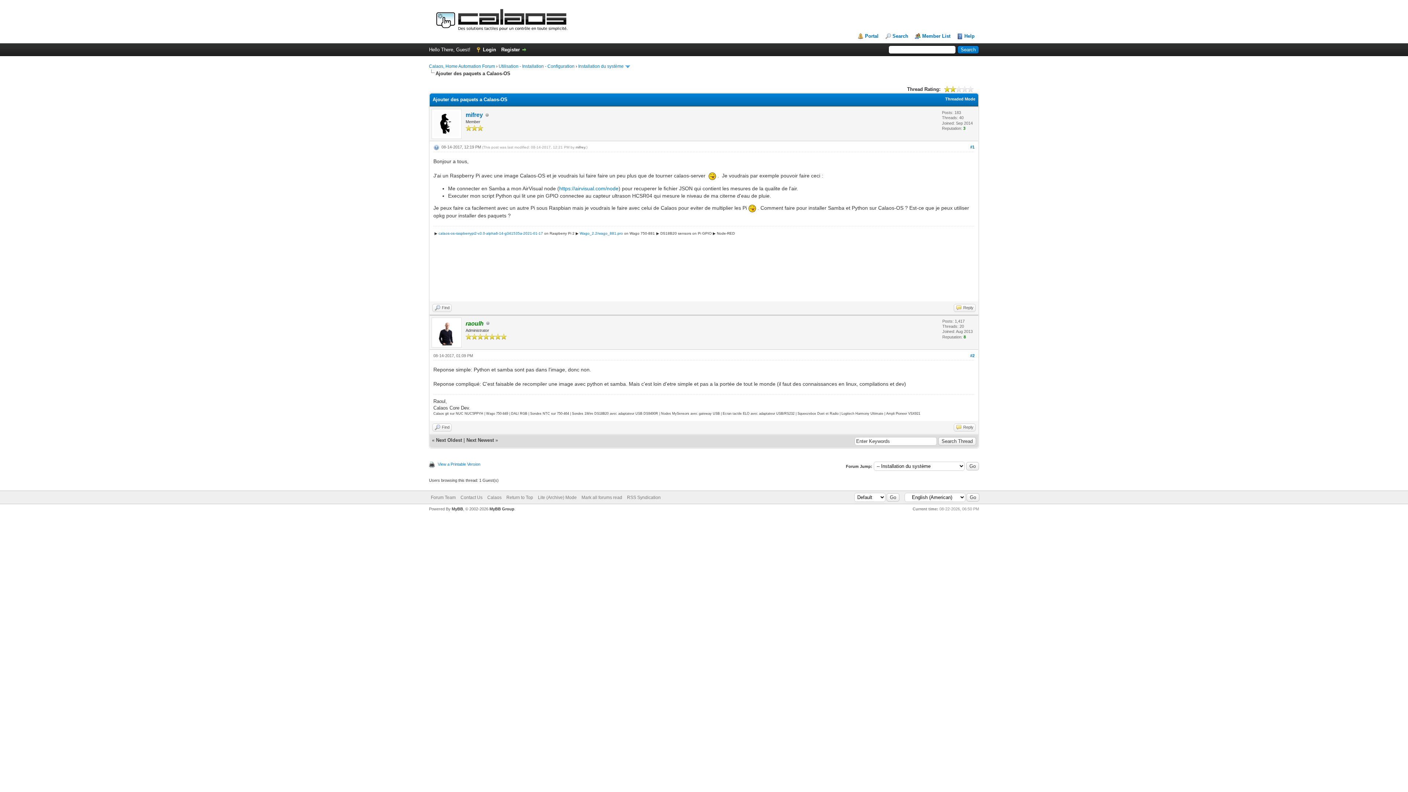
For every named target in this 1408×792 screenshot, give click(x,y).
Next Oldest (449, 440)
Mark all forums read (602, 497)
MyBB (457, 509)
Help (969, 36)
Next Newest (480, 440)
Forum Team (443, 497)
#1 (972, 147)
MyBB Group (501, 509)
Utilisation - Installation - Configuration (537, 66)
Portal (872, 36)
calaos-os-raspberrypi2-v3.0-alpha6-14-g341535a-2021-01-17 (491, 233)
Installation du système (601, 66)
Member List (936, 36)
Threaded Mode (960, 99)
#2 (972, 355)
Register (510, 49)
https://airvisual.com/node (589, 188)
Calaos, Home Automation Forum (462, 66)
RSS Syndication (644, 497)
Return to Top (519, 497)
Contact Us (472, 497)
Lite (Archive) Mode (557, 497)
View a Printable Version (459, 464)
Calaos (494, 497)
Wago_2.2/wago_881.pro (601, 233)
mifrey (474, 115)
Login (489, 49)
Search (900, 36)
